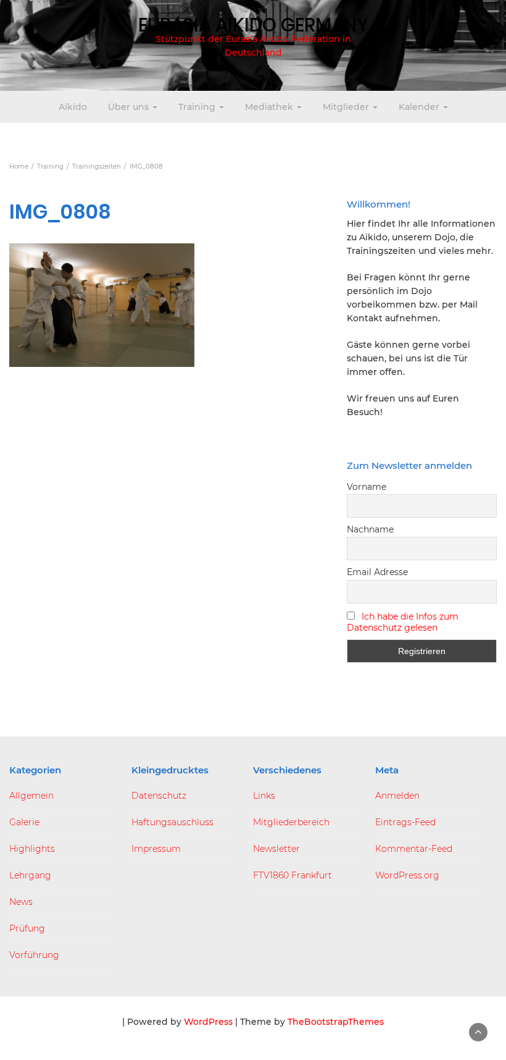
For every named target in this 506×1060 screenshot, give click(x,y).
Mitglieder (347, 106)
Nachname (370, 529)
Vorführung (34, 955)
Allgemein (31, 795)
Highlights (32, 848)
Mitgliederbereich (291, 822)
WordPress (208, 1021)
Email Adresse (377, 572)
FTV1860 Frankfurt (292, 875)
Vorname (366, 486)
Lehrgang (30, 875)
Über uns (129, 106)
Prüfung (27, 928)
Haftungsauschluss (172, 822)
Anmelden (397, 795)
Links (264, 795)
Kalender (420, 106)
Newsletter (276, 848)
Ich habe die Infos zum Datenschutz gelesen (402, 622)
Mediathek (270, 106)
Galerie (24, 822)
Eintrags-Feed (405, 822)
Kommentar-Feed (413, 848)
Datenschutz (158, 795)
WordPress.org (407, 875)
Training (198, 106)
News (21, 901)
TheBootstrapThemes (336, 1021)
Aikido (73, 106)
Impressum (156, 848)
